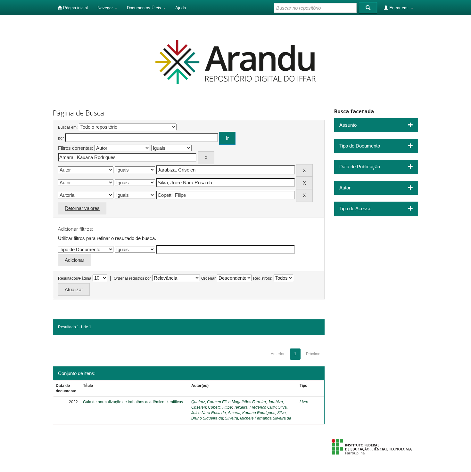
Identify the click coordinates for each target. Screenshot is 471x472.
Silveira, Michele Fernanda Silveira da (258, 418)
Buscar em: (68, 127)
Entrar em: (399, 7)
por (61, 138)
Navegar (105, 7)
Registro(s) (262, 278)
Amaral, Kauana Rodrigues (251, 413)
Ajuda (180, 7)
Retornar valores (82, 208)
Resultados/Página (74, 278)
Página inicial (75, 7)
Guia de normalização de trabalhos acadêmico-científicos (133, 402)
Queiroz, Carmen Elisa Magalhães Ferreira (228, 402)
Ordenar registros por (132, 278)
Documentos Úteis (144, 7)
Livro (304, 402)
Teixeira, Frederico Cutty (255, 407)
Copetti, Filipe (220, 407)
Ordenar (208, 278)
